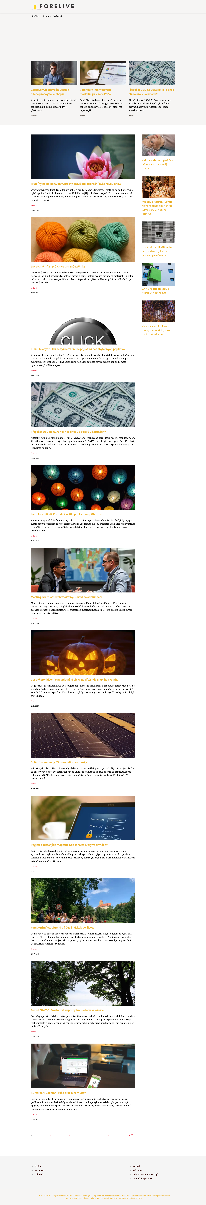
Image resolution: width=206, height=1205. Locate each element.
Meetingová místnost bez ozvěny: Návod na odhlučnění (66, 597)
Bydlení (36, 16)
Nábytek (58, 16)
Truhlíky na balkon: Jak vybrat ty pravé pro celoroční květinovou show (76, 183)
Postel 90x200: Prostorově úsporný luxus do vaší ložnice (67, 1010)
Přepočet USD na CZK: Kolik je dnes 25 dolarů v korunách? (68, 431)
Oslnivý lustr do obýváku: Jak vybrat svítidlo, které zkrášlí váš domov (156, 330)
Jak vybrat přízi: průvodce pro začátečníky (58, 266)
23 (107, 1135)
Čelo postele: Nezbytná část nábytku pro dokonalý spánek (158, 164)
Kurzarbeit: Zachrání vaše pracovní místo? (58, 1092)
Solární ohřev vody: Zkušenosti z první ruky (59, 762)
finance (34, 116)
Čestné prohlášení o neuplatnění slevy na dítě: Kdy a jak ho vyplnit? (74, 679)
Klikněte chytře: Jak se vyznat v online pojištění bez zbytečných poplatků (78, 349)
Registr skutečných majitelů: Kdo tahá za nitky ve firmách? (69, 845)
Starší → (130, 1135)
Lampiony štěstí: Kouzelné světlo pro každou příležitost (67, 514)
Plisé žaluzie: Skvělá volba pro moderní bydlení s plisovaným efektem (157, 251)
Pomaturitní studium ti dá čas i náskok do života (62, 927)
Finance (47, 16)
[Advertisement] (103, 36)
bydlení (33, 205)
